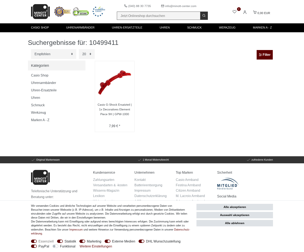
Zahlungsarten (103, 180)
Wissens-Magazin (106, 190)
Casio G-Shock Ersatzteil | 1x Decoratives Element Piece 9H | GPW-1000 (115, 109)
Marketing (94, 241)
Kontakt (140, 180)
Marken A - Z (262, 27)
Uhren (165, 27)
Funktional (67, 246)
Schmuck (194, 27)
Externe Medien (123, 241)
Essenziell (46, 241)
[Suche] (204, 16)
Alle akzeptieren (235, 207)
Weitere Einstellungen (96, 246)
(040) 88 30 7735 (139, 6)
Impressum (142, 190)
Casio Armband (187, 180)
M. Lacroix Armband (190, 196)
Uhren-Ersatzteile (127, 27)
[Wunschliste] (234, 12)
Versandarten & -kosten (110, 185)
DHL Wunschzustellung (163, 241)
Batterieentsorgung (148, 185)
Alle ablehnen (234, 223)
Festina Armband (188, 185)
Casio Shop (40, 27)
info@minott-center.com (180, 6)
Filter (266, 55)
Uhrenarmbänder (80, 27)
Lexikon (99, 196)
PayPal (43, 246)
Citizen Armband (188, 190)
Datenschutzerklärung (150, 196)
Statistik (70, 241)
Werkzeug (227, 27)
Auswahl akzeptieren (234, 215)
